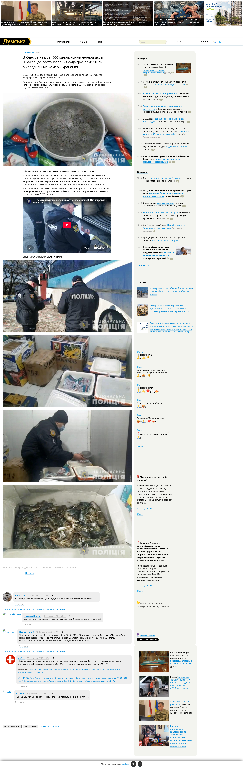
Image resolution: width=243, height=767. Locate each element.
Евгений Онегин (32, 616)
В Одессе (147, 118)
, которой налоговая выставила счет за (163, 204)
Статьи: (142, 282)
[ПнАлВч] (7, 691)
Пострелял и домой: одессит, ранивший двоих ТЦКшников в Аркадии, (166, 145)
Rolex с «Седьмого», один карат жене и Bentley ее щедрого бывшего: (156, 250)
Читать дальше (144, 508)
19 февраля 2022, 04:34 (38, 658)
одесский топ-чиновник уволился (158, 254)
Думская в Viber (147, 635)
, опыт (171, 196)
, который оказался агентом (170, 121)
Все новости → (144, 265)
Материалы (63, 42)
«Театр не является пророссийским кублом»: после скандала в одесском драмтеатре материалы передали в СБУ (169, 308)
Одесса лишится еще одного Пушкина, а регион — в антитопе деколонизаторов (124, 23)
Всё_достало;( (26, 632)
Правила (44, 726)
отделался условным (176, 146)
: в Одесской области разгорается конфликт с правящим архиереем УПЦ (166, 215)
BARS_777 (20, 595)
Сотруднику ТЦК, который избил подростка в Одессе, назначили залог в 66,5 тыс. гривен (180, 683)
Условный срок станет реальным (160, 93)
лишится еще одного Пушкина (166, 178)
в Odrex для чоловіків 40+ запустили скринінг (166, 133)
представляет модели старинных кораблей (154, 71)
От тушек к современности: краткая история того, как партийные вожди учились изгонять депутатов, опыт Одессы (176, 22)
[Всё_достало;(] (9, 632)
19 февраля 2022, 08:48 (37, 693)
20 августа (142, 172)
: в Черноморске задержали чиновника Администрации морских (165, 110)
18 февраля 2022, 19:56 (38, 595)
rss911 (21, 658)
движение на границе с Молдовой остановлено (161, 160)
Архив (83, 42)
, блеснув (156, 257)
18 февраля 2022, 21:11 (47, 632)
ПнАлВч (19, 693)
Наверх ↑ (29, 573)
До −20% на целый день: (155, 225)
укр (179, 41)
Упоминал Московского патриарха (160, 212)
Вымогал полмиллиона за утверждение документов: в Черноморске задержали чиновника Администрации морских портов (181, 736)
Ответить (19, 604)
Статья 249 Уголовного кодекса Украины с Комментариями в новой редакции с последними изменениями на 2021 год (69, 671)
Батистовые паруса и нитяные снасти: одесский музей (158, 65)
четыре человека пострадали (166, 240)
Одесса (147, 178)
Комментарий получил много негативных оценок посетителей (34, 609)
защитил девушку (165, 203)
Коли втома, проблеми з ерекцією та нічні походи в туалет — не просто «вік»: (164, 130)
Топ (100, 42)
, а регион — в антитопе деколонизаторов (167, 179)
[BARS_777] (7, 601)
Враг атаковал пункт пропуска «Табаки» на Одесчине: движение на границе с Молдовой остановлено (75, 23)
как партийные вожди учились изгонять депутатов (163, 194)
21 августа (142, 58)
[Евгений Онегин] (12, 614)
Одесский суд (150, 203)
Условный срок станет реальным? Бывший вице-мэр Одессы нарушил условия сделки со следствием (24, 23)
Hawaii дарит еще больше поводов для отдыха (164, 226)
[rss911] (10, 663)
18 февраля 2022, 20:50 (55, 616)
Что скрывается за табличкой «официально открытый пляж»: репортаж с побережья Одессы (172, 291)
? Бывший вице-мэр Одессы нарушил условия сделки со (166, 96)
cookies (125, 764)
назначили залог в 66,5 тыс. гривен (168, 84)
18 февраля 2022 (29, 52)
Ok (133, 764)
